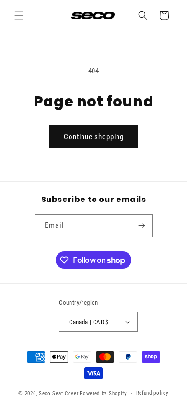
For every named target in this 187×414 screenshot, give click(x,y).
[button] (19, 15)
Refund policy (152, 393)
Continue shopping (94, 136)
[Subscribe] (141, 225)
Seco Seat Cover (59, 393)
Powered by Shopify (103, 393)
